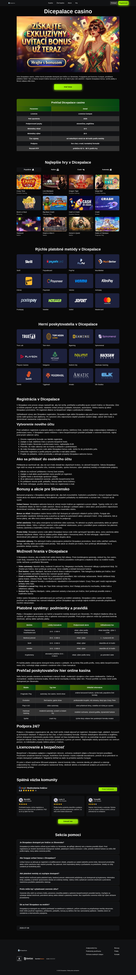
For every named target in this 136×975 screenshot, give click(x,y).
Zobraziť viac (68, 821)
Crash (79, 169)
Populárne (27, 169)
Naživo (53, 169)
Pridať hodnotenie (108, 789)
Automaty (105, 169)
